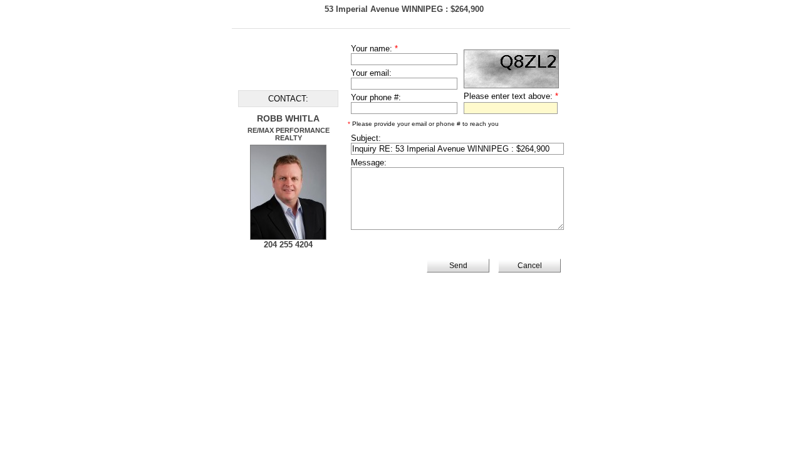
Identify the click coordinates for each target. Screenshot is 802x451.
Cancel (530, 265)
